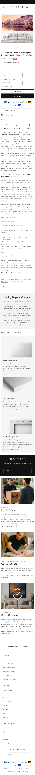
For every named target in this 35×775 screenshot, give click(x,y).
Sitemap (5, 717)
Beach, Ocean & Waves (9, 667)
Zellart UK (6, 743)
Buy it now (17, 96)
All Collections (7, 701)
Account (5, 736)
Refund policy (29, 768)
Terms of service (17, 771)
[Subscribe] (30, 471)
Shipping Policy (7, 690)
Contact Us (4, 281)
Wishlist (5, 739)
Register (5, 728)
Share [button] (4, 287)
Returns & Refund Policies (10, 694)
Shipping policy (26, 771)
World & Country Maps (9, 679)
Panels (2, 71)
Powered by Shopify (20, 768)
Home (5, 698)
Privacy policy (9, 771)
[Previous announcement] (3, 2)
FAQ (4, 713)
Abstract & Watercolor (9, 660)
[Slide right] (21, 48)
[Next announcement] (32, 2)
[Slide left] (14, 48)
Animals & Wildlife (8, 664)
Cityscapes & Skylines (9, 671)
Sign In (5, 732)
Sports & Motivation (8, 675)
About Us (5, 705)
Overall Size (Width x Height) (8, 79)
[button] (3, 7)
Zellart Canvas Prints (11, 768)
